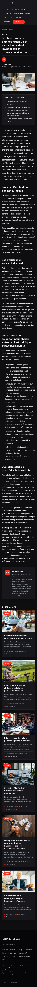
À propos (6, 22)
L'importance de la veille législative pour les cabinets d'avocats (14, 898)
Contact (19, 22)
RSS (3, 960)
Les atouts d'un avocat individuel (18, 107)
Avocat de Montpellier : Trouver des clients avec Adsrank (14, 790)
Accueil (6, 9)
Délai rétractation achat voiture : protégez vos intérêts (18, 636)
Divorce (15, 9)
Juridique (6, 13)
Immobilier (18, 13)
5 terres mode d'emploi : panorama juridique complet (17, 739)
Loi (11, 17)
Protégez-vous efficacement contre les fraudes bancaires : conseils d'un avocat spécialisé (17, 844)
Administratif (20, 17)
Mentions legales (24, 956)
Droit (4, 17)
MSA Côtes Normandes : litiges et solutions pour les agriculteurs (14, 688)
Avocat (24, 9)
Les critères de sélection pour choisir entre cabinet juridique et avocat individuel (18, 113)
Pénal (27, 13)
